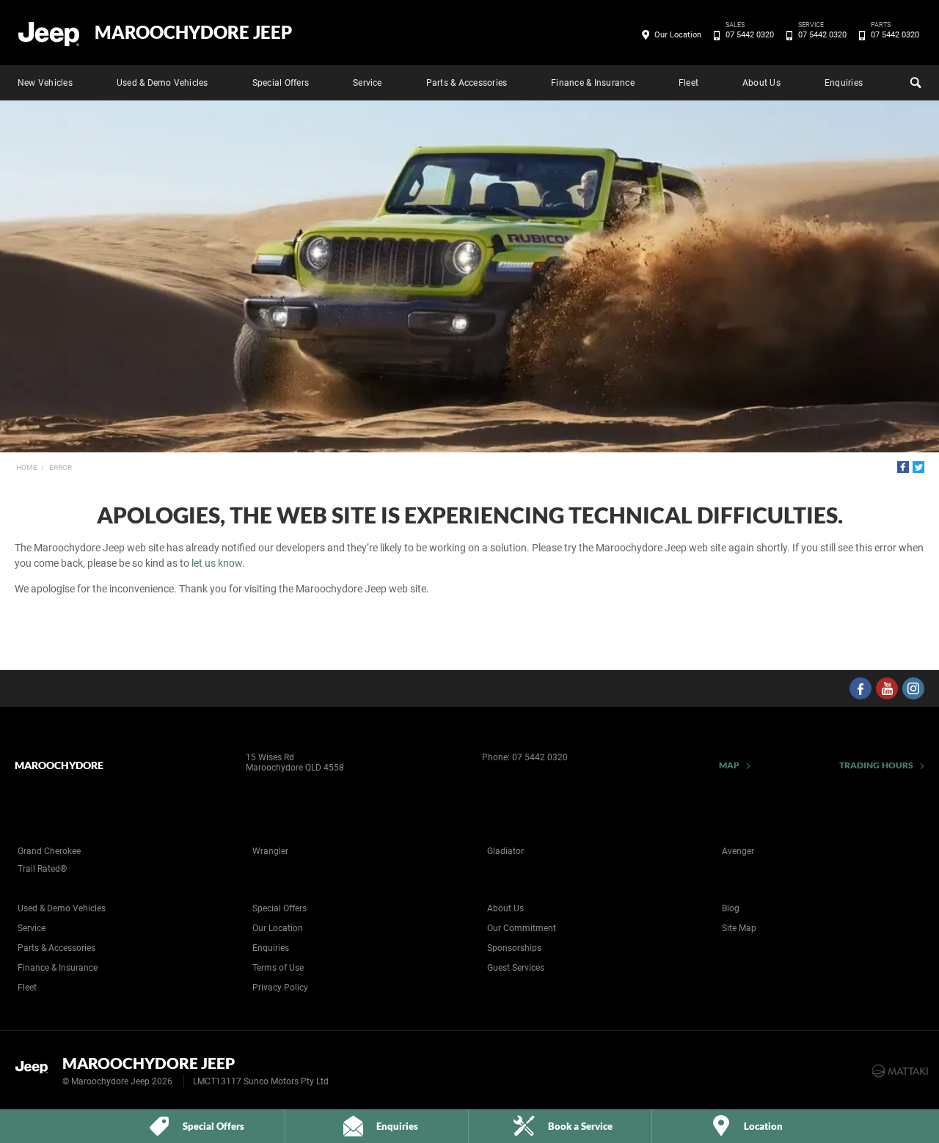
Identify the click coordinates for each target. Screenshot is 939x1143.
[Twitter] (918, 467)
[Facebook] (903, 467)
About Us (761, 83)
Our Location (677, 35)
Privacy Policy (280, 987)
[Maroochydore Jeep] (49, 33)
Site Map (739, 928)
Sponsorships (514, 948)
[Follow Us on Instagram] (913, 688)
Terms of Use (278, 968)
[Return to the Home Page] (35, 1069)
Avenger (738, 851)
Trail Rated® (42, 869)
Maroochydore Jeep (193, 32)
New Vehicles (45, 83)
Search (914, 82)
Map (729, 765)
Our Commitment (521, 928)
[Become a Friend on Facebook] (861, 688)
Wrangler (270, 851)
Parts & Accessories (467, 83)
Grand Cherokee (49, 851)
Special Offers (280, 83)
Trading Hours (876, 765)
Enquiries (844, 83)
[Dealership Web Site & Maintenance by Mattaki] (900, 1071)
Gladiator (505, 851)
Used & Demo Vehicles (162, 83)
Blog (730, 908)
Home (26, 467)
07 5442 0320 (750, 34)
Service (367, 83)
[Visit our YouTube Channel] (887, 688)
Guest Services (515, 968)
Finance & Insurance (593, 83)
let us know (216, 563)
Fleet (688, 83)
